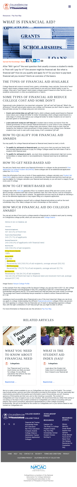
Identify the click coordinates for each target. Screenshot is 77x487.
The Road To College (51, 427)
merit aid (20, 191)
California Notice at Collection (47, 458)
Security (38, 454)
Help (15, 454)
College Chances (31, 433)
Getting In (47, 437)
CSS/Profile (14, 171)
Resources (6, 16)
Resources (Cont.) (67, 419)
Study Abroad (67, 435)
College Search (32, 414)
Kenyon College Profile (21, 284)
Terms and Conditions (52, 454)
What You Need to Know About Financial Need (18, 354)
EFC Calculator (30, 427)
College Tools (32, 418)
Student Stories (49, 435)
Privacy (66, 454)
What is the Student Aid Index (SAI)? (53, 354)
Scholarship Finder (31, 424)
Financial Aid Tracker (32, 422)
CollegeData (14, 363)
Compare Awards (31, 431)
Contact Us (28, 454)
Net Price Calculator (32, 429)
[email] (38, 62)
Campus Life (48, 424)
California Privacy (24, 458)
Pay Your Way (16, 16)
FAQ (63, 447)
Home (10, 454)
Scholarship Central (50, 433)
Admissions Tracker (32, 435)
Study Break (66, 428)
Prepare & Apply (49, 429)
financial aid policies (45, 301)
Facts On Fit (66, 437)
